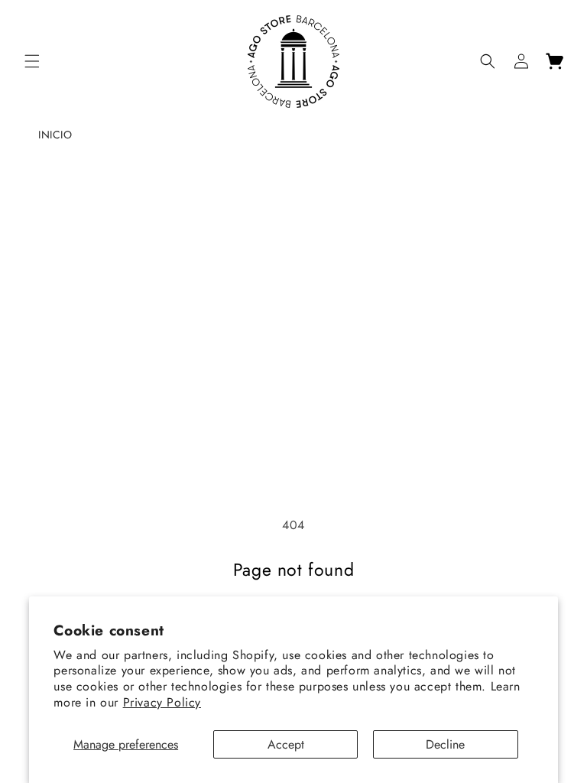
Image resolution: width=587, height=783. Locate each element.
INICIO (55, 134)
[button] (32, 61)
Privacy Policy (162, 702)
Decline (445, 744)
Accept (286, 744)
